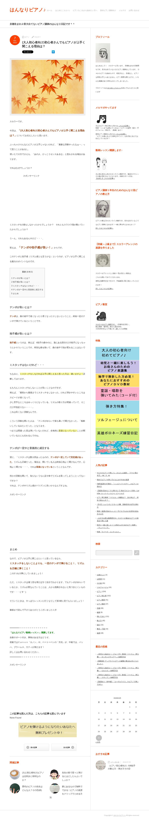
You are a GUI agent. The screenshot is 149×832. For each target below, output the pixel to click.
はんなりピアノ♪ (28, 9)
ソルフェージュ (102, 587)
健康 (98, 612)
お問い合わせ (134, 10)
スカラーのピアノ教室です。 (106, 324)
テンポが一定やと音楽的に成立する (27, 289)
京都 (98, 608)
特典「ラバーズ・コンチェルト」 (109, 532)
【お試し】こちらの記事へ (105, 178)
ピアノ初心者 (102, 596)
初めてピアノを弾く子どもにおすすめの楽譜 (113, 479)
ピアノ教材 (101, 604)
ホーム (49, 10)
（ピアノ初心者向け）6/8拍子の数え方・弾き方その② (121, 767)
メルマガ (122, 10)
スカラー (37, 37)
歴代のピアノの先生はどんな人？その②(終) (32, 788)
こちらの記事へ (124, 126)
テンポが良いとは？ (20, 278)
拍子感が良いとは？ (20, 282)
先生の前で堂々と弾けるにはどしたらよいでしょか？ (72, 776)
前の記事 (34, 747)
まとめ (15, 293)
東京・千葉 (101, 629)
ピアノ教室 (101, 600)
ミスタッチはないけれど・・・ (25, 286)
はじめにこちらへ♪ (62, 10)
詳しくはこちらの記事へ (104, 228)
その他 (99, 583)
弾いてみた (101, 616)
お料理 (99, 579)
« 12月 (98, 742)
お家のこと (101, 575)
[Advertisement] (47, 197)
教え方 (99, 620)
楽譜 (98, 633)
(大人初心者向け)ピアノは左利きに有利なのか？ (33, 776)
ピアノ (27, 37)
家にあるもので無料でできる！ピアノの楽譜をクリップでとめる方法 (66, 792)
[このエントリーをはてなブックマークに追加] (53, 53)
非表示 (29, 272)
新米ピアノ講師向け (108, 10)
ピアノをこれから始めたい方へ (85, 10)
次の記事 (66, 747)
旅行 (98, 625)
